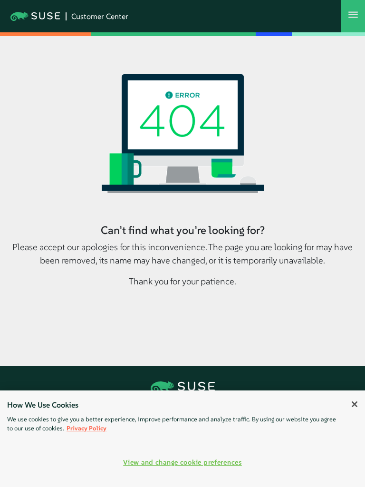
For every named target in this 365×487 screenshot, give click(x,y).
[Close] (354, 404)
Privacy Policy (86, 428)
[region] (182, 438)
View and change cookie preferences (182, 462)
